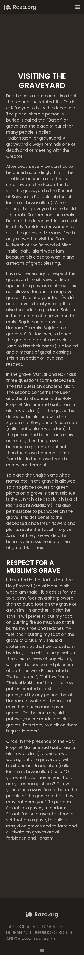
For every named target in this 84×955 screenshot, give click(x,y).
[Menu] (77, 7)
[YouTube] (42, 950)
